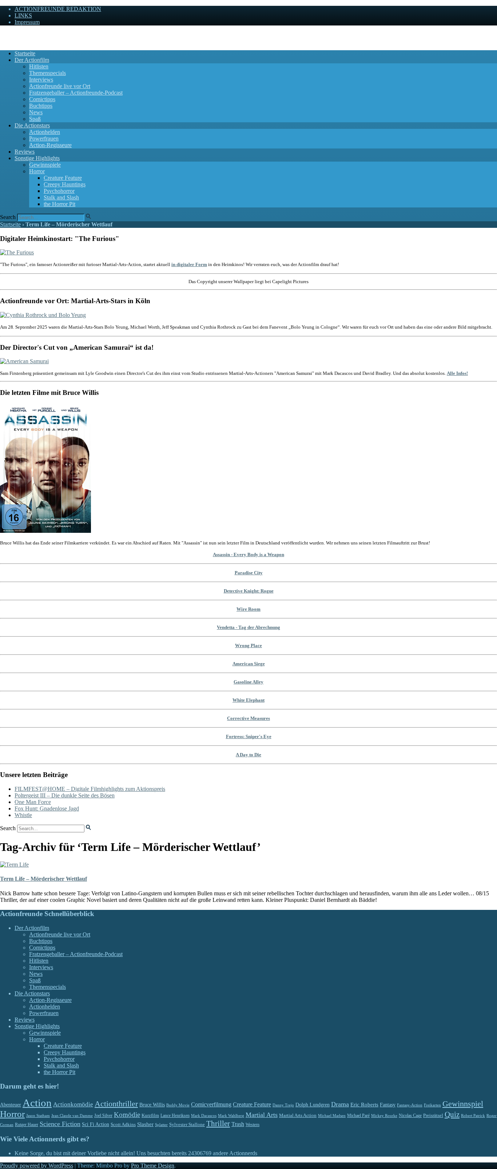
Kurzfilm (150, 1115)
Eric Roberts (364, 1104)
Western (252, 1124)
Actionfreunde (16, 34)
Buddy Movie (178, 1105)
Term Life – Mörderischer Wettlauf (43, 879)
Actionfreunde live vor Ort (59, 86)
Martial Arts (262, 1114)
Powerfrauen (44, 138)
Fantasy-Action (409, 1105)
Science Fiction (60, 1124)
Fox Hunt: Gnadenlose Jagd (47, 808)
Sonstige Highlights (37, 158)
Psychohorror (59, 191)
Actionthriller (116, 1103)
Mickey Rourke (384, 1116)
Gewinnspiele (45, 165)
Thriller (218, 1123)
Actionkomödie (73, 1104)
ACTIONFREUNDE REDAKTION (58, 9)
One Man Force (33, 802)
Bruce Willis (152, 1104)
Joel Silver (103, 1115)
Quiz (452, 1114)
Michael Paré (358, 1115)
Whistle (23, 815)
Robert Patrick (473, 1115)
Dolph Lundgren (312, 1104)
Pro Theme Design (152, 1165)
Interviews (41, 79)
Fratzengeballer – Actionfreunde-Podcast (76, 93)
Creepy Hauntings (65, 184)
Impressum (27, 22)
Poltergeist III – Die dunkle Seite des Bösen (65, 795)
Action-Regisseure (50, 145)
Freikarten (432, 1105)
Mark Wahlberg (231, 1116)
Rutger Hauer (26, 1124)
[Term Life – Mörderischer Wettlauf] (14, 864)
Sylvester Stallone (187, 1124)
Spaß (35, 119)
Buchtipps (40, 106)
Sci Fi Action (95, 1124)
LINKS (23, 15)
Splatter (161, 1124)
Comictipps (42, 99)
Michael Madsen (332, 1115)
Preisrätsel (433, 1115)
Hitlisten (38, 66)
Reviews (25, 151)
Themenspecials (47, 73)
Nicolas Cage (410, 1115)
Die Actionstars (32, 125)
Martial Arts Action (298, 1115)
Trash (237, 1124)
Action (37, 1103)
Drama (340, 1104)
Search (8, 217)
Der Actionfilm (32, 60)
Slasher (145, 1124)
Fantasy (387, 1104)
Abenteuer (10, 1104)
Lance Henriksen (175, 1115)
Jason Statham (38, 1115)
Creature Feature (63, 178)
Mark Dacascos (203, 1115)
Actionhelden (44, 132)
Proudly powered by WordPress (36, 1165)
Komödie (127, 1114)
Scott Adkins (123, 1124)
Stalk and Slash (61, 197)
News (36, 112)
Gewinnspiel (462, 1103)
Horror (37, 171)
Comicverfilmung (211, 1104)
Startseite (25, 53)
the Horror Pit (59, 204)
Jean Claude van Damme (72, 1115)
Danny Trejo (283, 1105)
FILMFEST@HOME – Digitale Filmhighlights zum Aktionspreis (90, 789)
